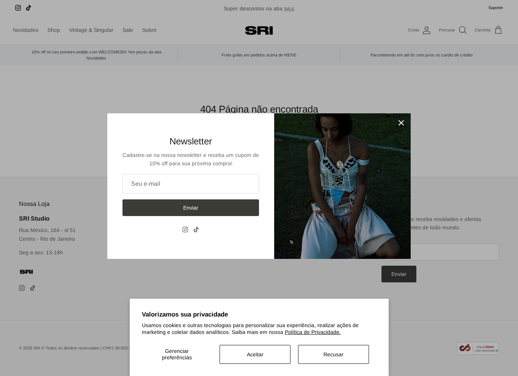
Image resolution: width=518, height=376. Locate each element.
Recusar (333, 354)
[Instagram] (185, 229)
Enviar (190, 208)
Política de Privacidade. (313, 332)
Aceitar (255, 354)
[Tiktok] (196, 229)
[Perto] (401, 122)
